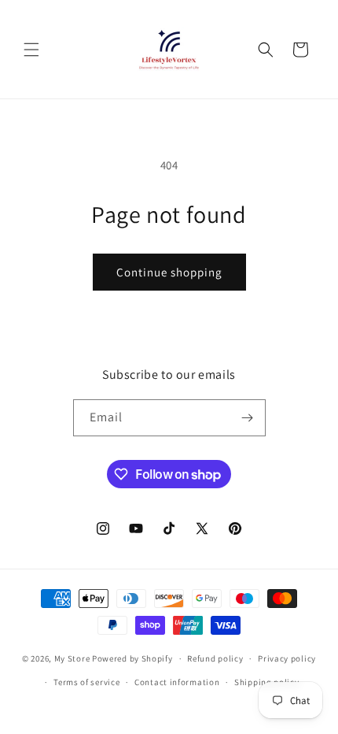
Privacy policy (287, 658)
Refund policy (215, 658)
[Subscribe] (247, 417)
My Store (72, 658)
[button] (31, 49)
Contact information (176, 682)
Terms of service (86, 682)
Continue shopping (169, 272)
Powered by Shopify (132, 658)
